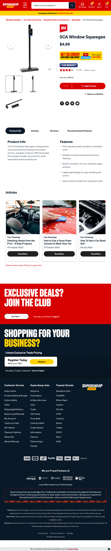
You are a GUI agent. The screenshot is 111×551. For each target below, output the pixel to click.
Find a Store (36, 395)
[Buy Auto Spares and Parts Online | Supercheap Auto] (11, 5)
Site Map (70, 533)
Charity (33, 446)
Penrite (59, 409)
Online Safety (10, 400)
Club (32, 404)
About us (34, 391)
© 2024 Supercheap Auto (55, 537)
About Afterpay (11, 441)
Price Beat (35, 418)
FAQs (6, 404)
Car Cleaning (13, 237)
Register (41, 361)
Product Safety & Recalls (15, 395)
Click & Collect (37, 423)
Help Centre (10, 391)
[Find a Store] (91, 4)
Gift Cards (35, 414)
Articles (35, 130)
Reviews (54, 130)
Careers (34, 436)
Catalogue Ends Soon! (55, 13)
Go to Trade (38, 370)
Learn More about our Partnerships (55, 484)
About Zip (9, 436)
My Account (10, 418)
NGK (58, 441)
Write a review (89, 70)
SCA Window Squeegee (93, 20)
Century (60, 418)
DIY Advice (9, 427)
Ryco (58, 436)
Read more (22, 254)
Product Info (15, 130)
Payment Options (12, 432)
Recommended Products (79, 130)
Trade (33, 409)
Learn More (96, 57)
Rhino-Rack (61, 400)
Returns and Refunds (14, 414)
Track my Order (11, 423)
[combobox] (66, 86)
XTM (58, 414)
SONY (59, 432)
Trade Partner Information (36, 430)
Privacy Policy (73, 549)
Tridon (59, 427)
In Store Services (38, 400)
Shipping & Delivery (13, 409)
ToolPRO (60, 395)
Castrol (59, 404)
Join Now (15, 316)
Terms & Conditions (57, 533)
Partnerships (36, 441)
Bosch (59, 423)
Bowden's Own (63, 391)
